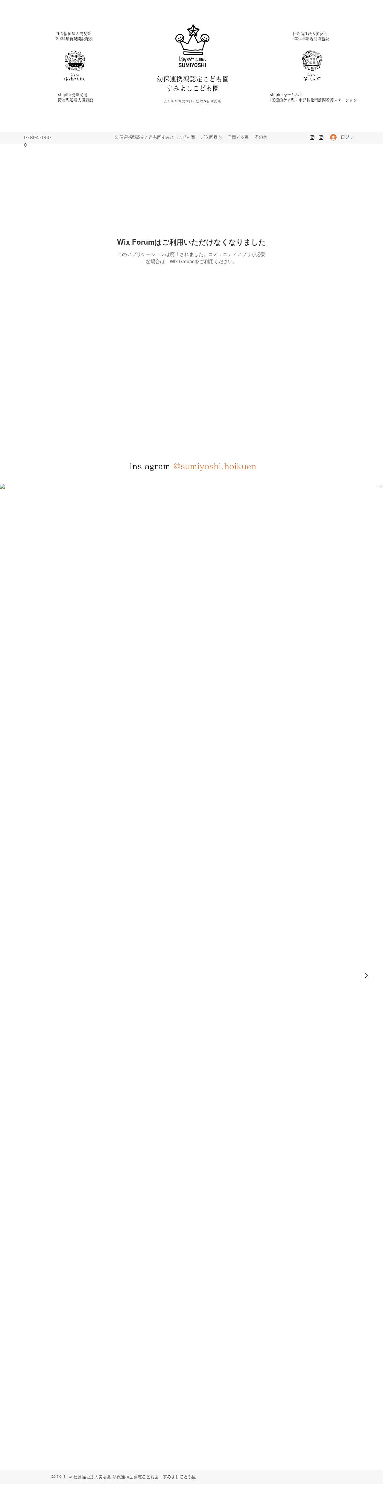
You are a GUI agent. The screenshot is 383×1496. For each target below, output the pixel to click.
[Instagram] (312, 138)
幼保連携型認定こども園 (195, 79)
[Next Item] (365, 975)
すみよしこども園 (192, 88)
